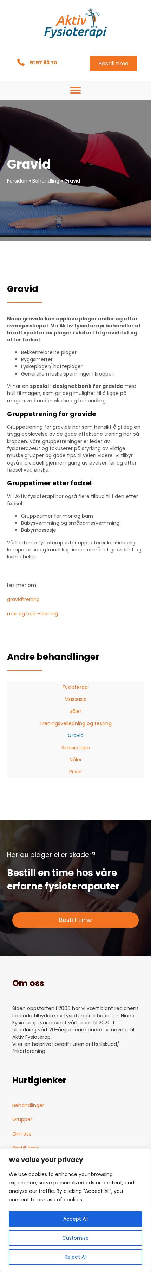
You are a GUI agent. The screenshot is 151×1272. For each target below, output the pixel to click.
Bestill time (25, 1147)
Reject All (76, 1256)
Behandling (45, 180)
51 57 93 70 (44, 62)
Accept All (75, 1218)
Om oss (21, 1133)
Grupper (22, 1119)
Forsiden (17, 180)
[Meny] (75, 90)
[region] (75, 1210)
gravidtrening (23, 599)
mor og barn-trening (32, 613)
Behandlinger (28, 1105)
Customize (75, 1237)
